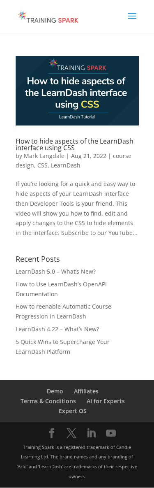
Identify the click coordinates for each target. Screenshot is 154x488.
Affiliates (86, 391)
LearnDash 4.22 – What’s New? (57, 329)
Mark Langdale (44, 156)
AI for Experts (106, 401)
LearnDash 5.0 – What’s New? (56, 271)
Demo (55, 391)
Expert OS (73, 411)
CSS (42, 165)
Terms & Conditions (48, 401)
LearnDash (65, 165)
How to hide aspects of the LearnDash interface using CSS (74, 144)
